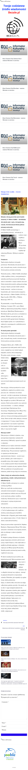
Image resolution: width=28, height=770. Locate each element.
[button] (6, 39)
